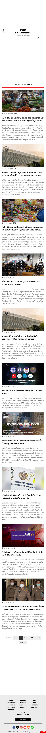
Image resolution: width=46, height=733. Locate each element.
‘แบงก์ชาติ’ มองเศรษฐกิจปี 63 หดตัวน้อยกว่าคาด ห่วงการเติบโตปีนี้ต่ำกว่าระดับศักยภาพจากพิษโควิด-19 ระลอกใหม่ (22, 173)
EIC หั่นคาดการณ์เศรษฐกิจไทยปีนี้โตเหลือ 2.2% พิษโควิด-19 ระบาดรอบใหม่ (22, 553)
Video (23, 702)
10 (32, 638)
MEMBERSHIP (23, 719)
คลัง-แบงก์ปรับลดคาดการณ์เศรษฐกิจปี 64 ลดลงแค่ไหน (22, 392)
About (23, 707)
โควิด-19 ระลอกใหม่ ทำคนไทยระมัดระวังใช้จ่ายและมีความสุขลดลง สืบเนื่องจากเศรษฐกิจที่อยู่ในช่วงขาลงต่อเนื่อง (23, 119)
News (11, 700)
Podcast (11, 702)
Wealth (23, 700)
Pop (34, 700)
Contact (35, 707)
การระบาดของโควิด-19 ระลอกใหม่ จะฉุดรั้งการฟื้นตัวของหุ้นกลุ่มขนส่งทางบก (22, 442)
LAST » (23, 642)
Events (35, 705)
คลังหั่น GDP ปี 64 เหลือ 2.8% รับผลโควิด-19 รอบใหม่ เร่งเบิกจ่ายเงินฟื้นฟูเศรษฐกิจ (22, 496)
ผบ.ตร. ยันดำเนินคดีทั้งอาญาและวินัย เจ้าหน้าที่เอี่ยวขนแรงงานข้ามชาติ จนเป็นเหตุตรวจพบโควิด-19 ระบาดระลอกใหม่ (23, 608)
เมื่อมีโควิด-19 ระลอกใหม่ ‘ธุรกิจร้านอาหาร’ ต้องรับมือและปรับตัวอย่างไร (21, 283)
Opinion (11, 705)
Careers (23, 705)
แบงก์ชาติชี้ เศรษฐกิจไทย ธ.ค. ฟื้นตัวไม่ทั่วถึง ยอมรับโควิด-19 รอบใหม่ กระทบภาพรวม (20, 337)
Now (34, 702)
